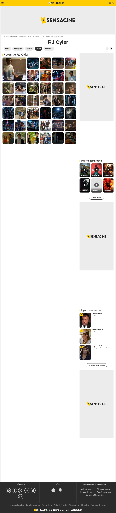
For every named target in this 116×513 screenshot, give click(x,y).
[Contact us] (21, 496)
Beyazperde (84, 492)
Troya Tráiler (108, 175)
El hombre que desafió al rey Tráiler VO (97, 190)
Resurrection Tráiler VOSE (97, 175)
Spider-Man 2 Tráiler (109, 190)
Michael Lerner (97, 330)
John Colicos (97, 313)
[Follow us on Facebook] (15, 490)
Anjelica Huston (98, 346)
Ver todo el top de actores (96, 365)
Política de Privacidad (60, 505)
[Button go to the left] (107, 48)
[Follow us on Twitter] (21, 490)
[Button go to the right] (111, 48)
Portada (6, 36)
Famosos (12, 36)
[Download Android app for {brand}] (61, 490)
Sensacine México (93, 495)
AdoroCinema (102, 492)
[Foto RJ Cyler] (14, 69)
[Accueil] (56, 3)
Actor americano (26, 36)
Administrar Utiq (74, 505)
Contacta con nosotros (33, 505)
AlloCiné (84, 489)
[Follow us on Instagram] (27, 490)
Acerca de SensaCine (17, 505)
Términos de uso (47, 505)
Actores (18, 36)
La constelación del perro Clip (85, 175)
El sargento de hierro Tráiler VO (85, 190)
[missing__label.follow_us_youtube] (8, 490)
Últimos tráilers (97, 198)
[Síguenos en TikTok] (33, 490)
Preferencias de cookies (98, 505)
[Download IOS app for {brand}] (54, 490)
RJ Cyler (35, 36)
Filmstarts (100, 489)
